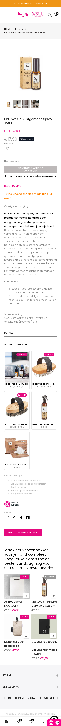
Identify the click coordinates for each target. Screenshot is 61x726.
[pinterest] (14, 517)
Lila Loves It (20, 29)
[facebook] (21, 517)
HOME (7, 29)
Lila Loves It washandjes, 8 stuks (17, 464)
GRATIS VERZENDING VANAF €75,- (30, 3)
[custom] (7, 517)
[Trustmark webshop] (11, 504)
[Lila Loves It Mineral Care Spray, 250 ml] (44, 407)
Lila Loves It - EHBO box (16, 384)
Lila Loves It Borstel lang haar (44, 384)
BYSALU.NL (20, 713)
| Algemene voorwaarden (40, 713)
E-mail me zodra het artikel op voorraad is (30, 176)
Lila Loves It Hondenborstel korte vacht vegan (17, 424)
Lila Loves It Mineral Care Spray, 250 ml (44, 424)
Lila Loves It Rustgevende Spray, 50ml (24, 32)
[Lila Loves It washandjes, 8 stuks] (17, 447)
